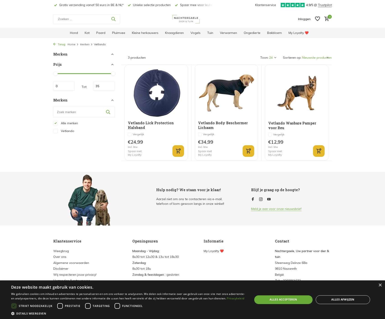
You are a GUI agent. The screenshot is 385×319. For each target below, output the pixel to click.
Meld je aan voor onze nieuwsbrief (276, 209)
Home (72, 44)
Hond (74, 33)
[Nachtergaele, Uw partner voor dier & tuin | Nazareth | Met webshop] (192, 19)
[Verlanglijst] (317, 19)
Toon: (264, 58)
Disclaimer (60, 269)
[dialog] (192, 299)
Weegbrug (61, 251)
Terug (61, 44)
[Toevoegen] (248, 151)
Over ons (59, 257)
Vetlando (67, 131)
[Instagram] (261, 199)
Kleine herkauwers (145, 33)
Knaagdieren (174, 33)
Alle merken (69, 123)
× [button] (380, 285)
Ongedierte (252, 33)
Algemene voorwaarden (71, 263)
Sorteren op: (292, 58)
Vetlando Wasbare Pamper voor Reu (292, 125)
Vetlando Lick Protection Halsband (151, 125)
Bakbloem (274, 33)
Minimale (64, 86)
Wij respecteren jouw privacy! (74, 275)
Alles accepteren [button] (283, 299)
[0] (325, 19)
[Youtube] (269, 199)
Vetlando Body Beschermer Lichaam (223, 125)
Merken (85, 44)
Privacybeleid (235, 298)
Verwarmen (228, 33)
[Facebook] (253, 199)
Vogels (195, 33)
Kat (87, 33)
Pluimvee (118, 33)
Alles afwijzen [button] (342, 299)
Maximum (104, 86)
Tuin (210, 33)
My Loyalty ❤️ (299, 33)
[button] (128, 313)
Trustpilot (325, 5)
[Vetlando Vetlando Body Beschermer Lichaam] (226, 93)
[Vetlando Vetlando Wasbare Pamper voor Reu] (296, 93)
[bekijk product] (178, 151)
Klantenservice (265, 5)
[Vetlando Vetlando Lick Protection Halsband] (156, 93)
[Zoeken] (113, 19)
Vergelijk (138, 134)
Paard (100, 33)
